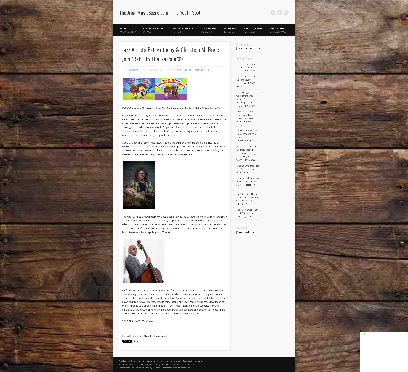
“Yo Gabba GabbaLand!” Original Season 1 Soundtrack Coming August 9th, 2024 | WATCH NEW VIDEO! (247, 153)
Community (179, 69)
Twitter (279, 12)
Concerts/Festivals (182, 30)
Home (128, 30)
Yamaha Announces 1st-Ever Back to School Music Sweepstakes (247, 169)
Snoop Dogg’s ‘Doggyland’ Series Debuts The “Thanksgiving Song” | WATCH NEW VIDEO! (246, 99)
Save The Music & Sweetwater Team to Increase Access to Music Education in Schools (246, 118)
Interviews (230, 30)
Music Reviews (208, 30)
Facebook (273, 12)
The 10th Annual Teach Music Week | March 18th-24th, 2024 (247, 213)
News (206, 69)
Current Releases (153, 30)
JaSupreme (133, 69)
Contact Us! (278, 30)
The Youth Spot (253, 30)
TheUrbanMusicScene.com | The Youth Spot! (160, 12)
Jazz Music (198, 69)
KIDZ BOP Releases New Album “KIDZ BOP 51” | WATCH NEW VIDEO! (247, 67)
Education (189, 69)
